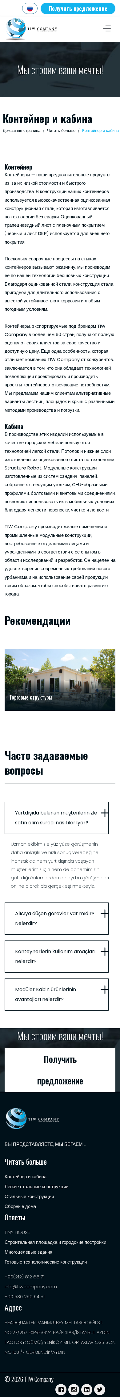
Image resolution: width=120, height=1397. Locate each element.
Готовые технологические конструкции (46, 1262)
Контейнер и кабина (25, 1176)
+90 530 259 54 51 (25, 1296)
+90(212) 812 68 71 (24, 1276)
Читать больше (61, 130)
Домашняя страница (21, 130)
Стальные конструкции (29, 1196)
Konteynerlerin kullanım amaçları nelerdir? (55, 956)
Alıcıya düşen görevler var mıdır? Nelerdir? (54, 918)
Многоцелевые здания (28, 1252)
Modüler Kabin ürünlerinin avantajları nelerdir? (45, 994)
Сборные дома (20, 1206)
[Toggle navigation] (106, 29)
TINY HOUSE (17, 1232)
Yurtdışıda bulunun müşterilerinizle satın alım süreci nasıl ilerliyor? (56, 817)
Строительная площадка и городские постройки (55, 1242)
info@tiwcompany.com (31, 1286)
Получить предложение (78, 8)
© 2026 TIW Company (29, 1379)
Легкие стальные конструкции (36, 1186)
